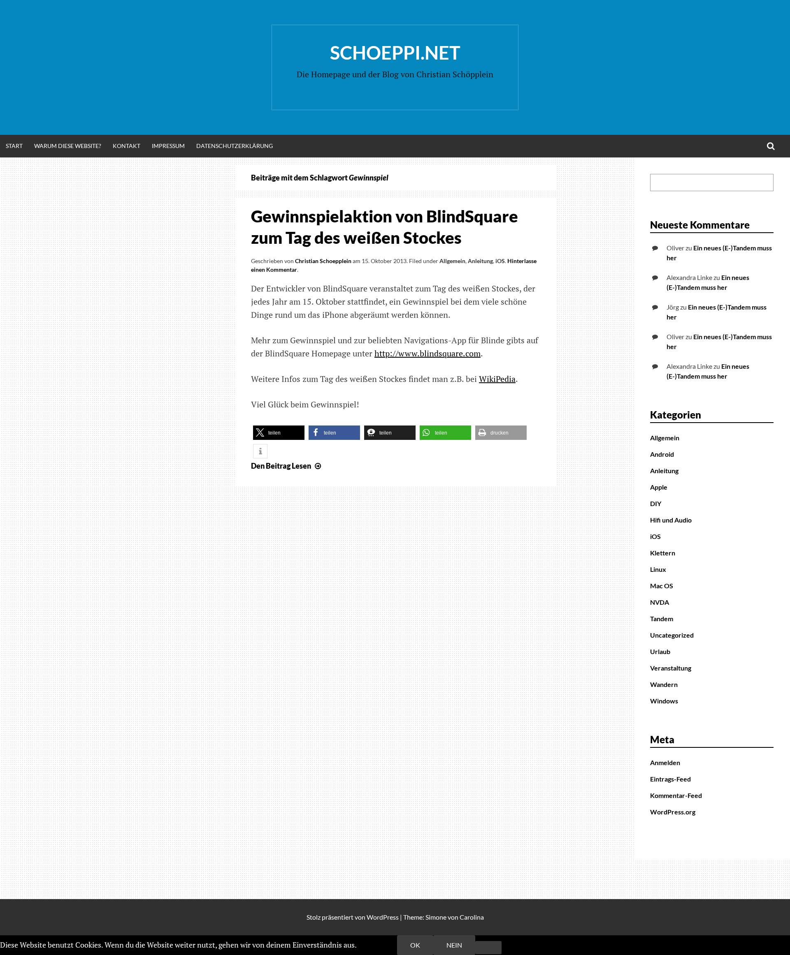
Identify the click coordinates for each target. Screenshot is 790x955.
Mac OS (661, 586)
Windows (664, 701)
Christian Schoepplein (323, 260)
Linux (658, 569)
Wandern (664, 684)
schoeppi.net (395, 53)
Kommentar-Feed (676, 795)
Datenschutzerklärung (234, 145)
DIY (655, 503)
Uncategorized (672, 635)
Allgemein (452, 260)
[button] (278, 432)
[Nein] (488, 947)
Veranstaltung (670, 668)
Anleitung (480, 260)
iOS (500, 260)
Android (662, 454)
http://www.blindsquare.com (427, 353)
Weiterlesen (377, 945)
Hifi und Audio (671, 520)
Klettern (662, 553)
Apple (658, 487)
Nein (454, 945)
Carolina (472, 917)
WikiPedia (497, 378)
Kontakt (126, 145)
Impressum (168, 145)
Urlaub (660, 651)
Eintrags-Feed (670, 779)
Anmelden (665, 762)
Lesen (287, 465)
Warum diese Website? (67, 145)
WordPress (383, 917)
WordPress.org (672, 812)
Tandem (661, 618)
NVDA (659, 602)
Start (14, 145)
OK (415, 945)
